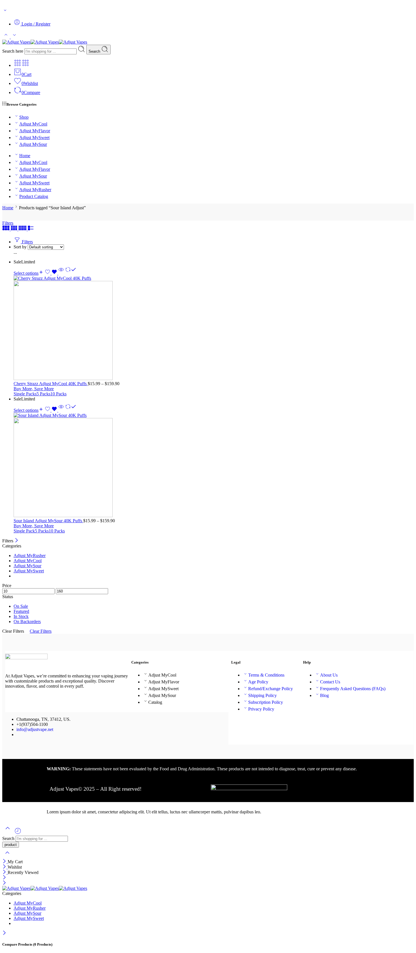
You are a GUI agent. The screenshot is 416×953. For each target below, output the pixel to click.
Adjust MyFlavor (34, 130)
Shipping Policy (262, 695)
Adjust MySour (33, 144)
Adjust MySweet (34, 137)
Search (95, 51)
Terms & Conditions (266, 675)
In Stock (21, 616)
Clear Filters (41, 631)
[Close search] (7, 856)
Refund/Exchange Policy (270, 688)
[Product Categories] (18, 65)
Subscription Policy (265, 702)
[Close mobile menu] (4, 883)
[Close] (16, 540)
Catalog (155, 702)
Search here (13, 51)
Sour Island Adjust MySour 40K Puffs (48, 520)
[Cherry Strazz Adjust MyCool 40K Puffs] (214, 328)
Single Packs (25, 393)
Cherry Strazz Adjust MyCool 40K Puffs (51, 383)
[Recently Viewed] (18, 833)
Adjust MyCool (33, 123)
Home (24, 155)
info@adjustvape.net (34, 729)
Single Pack (24, 530)
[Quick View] (61, 273)
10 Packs (58, 393)
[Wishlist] (51, 273)
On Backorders (27, 621)
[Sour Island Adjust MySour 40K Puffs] (214, 465)
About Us (329, 675)
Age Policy (258, 681)
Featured (21, 611)
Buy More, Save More (34, 388)
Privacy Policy (261, 709)
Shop (24, 117)
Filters (7, 223)
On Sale (21, 606)
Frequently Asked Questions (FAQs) (352, 688)
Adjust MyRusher (35, 189)
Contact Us (330, 681)
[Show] (5, 11)
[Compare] (70, 273)
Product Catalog (33, 196)
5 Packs (43, 393)
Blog (324, 695)
